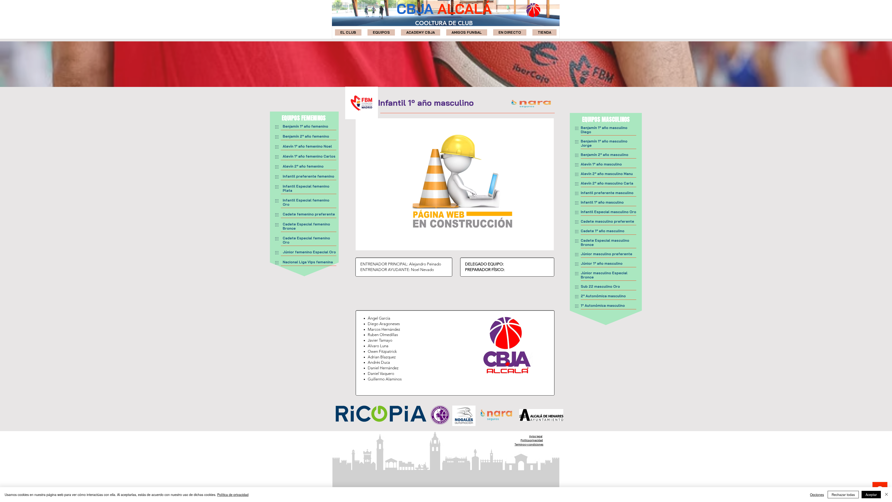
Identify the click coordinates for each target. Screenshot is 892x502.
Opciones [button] (817, 494)
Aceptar (871, 494)
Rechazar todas (843, 494)
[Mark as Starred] (277, 127)
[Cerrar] (886, 494)
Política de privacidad (233, 494)
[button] (381, 32)
